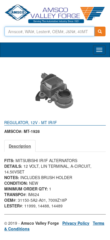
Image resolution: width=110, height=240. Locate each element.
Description (20, 146)
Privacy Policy (75, 223)
